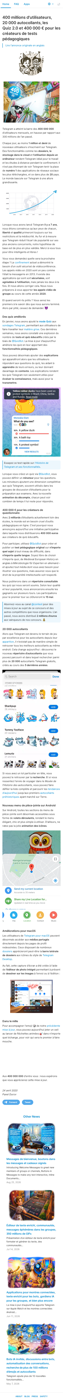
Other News (31, 1116)
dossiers (7, 951)
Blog (27, 1396)
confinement (22, 262)
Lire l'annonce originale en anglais (24, 45)
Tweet (28, 1102)
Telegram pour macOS (37, 935)
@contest (37, 604)
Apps (27, 4)
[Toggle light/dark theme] (58, 4)
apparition (8, 641)
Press (35, 1396)
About (19, 1396)
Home (5, 4)
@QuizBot (17, 341)
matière (28, 329)
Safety (43, 1396)
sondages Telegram (13, 325)
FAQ (16, 4)
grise (36, 329)
